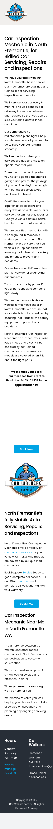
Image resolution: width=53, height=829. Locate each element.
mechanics (24, 581)
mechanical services (18, 552)
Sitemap (33, 808)
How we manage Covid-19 (10, 769)
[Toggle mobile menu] (47, 9)
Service (27, 572)
